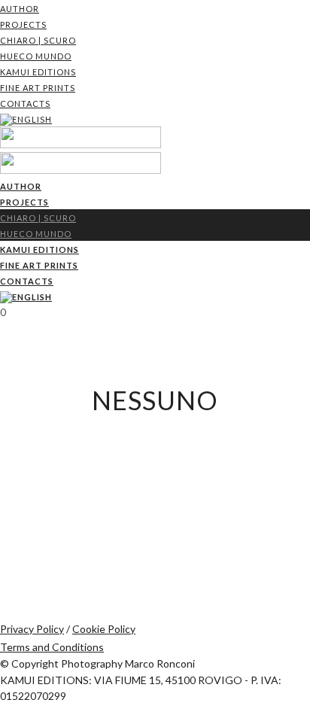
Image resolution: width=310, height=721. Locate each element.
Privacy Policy (32, 628)
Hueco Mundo (35, 56)
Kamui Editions (38, 72)
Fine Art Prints (37, 88)
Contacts (25, 103)
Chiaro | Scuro (38, 40)
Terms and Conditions (52, 646)
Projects (23, 24)
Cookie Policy (103, 628)
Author (19, 9)
